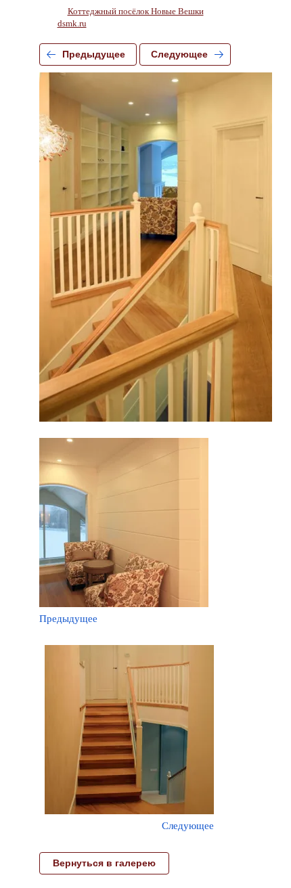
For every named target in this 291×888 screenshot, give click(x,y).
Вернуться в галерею (104, 863)
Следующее (179, 54)
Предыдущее (93, 54)
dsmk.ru (72, 23)
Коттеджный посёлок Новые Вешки (136, 11)
